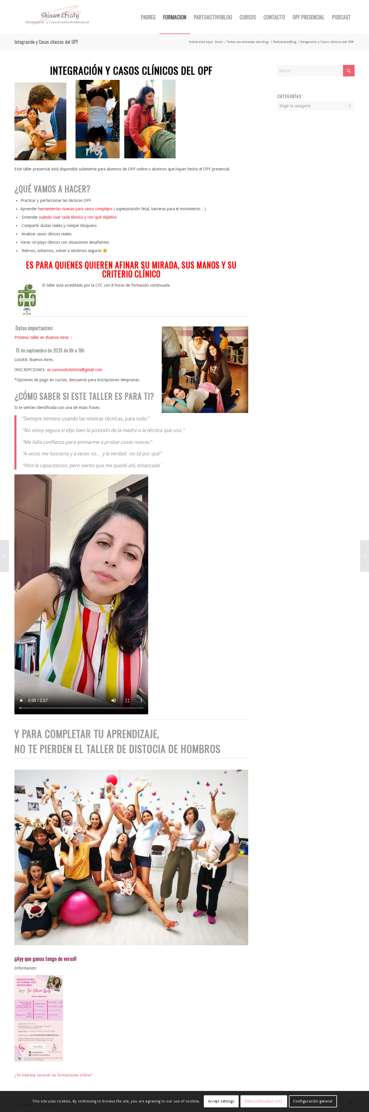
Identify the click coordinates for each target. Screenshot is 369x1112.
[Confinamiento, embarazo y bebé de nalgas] (4, 556)
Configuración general (313, 1101)
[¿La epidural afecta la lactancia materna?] (364, 556)
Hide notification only (264, 1101)
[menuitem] (148, 17)
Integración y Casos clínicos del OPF (46, 41)
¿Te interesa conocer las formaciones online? (53, 1075)
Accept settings (221, 1101)
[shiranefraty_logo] (57, 17)
